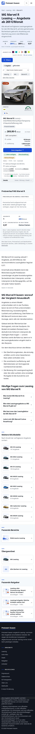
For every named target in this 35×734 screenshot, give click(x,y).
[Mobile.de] (22, 52)
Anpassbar (27, 141)
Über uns (5, 683)
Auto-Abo (5, 654)
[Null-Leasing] (13, 52)
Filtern (8, 60)
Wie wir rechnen (27, 55)
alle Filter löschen (8, 77)
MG (14, 10)
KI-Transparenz (6, 680)
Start (3, 10)
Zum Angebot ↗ (17, 150)
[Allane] (29, 52)
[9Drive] (26, 52)
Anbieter (4, 664)
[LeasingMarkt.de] (19, 52)
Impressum (5, 673)
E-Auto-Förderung (8, 689)
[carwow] (16, 52)
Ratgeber (5, 661)
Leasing (8, 10)
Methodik (5, 245)
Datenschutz (6, 676)
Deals (3, 658)
